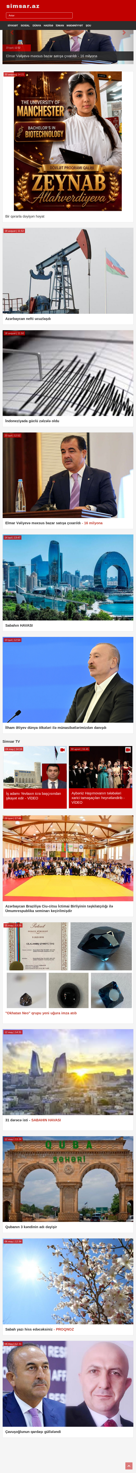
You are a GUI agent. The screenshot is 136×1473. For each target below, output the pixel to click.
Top (128, 1465)
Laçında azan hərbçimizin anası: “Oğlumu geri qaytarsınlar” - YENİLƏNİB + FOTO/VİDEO (97, 797)
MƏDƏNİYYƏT (75, 25)
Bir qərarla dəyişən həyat (24, 216)
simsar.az (23, 6)
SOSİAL (25, 25)
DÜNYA (37, 25)
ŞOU (88, 25)
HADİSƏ (48, 25)
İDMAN (60, 25)
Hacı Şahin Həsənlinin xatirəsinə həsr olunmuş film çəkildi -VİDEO (32, 797)
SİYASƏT (13, 25)
